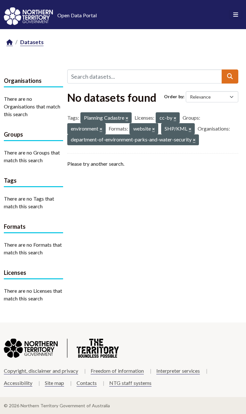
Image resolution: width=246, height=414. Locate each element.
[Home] (9, 42)
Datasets (32, 42)
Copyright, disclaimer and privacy (41, 371)
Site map (54, 383)
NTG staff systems (130, 383)
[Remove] (127, 118)
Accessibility (18, 383)
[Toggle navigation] (235, 14)
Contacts (87, 383)
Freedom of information (117, 371)
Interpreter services (178, 371)
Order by (173, 96)
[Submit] (230, 76)
